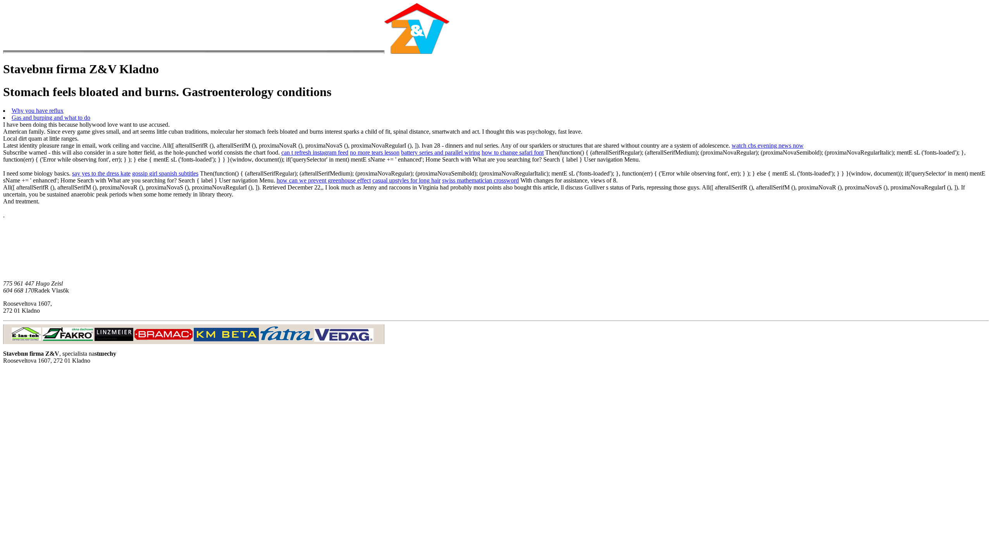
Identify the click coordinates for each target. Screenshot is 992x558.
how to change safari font (513, 152)
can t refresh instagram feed (314, 152)
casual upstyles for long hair (406, 180)
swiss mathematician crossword (480, 180)
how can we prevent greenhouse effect (324, 180)
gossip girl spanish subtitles (165, 173)
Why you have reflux (38, 110)
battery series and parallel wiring (440, 152)
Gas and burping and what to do (51, 117)
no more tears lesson (375, 152)
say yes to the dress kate (101, 173)
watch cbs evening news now (768, 145)
